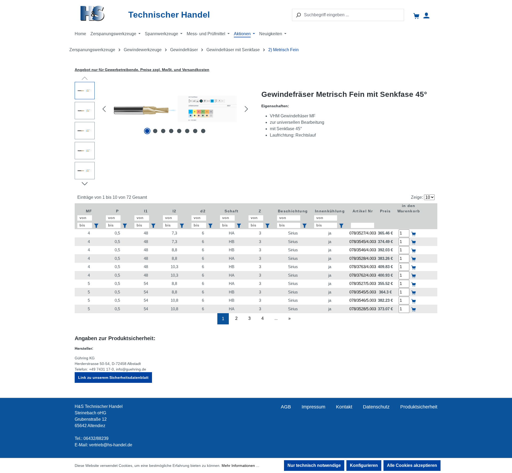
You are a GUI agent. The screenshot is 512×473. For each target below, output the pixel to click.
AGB (286, 407)
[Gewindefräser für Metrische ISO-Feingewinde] (175, 109)
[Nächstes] (246, 108)
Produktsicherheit (418, 407)
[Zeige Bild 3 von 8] (163, 131)
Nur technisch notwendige (314, 465)
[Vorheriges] (104, 108)
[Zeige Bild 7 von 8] (195, 131)
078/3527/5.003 (362, 283)
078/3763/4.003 (362, 266)
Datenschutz (376, 407)
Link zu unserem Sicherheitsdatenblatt (113, 377)
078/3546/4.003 (362, 250)
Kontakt (344, 407)
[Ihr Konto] (426, 15)
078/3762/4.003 (362, 275)
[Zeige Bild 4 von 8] (171, 131)
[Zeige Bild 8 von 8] (203, 131)
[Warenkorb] (416, 16)
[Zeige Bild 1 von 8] (147, 131)
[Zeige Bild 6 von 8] (187, 131)
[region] (162, 132)
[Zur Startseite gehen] (103, 13)
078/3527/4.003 (362, 233)
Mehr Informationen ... (240, 465)
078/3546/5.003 (362, 300)
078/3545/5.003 (362, 292)
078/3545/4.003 (362, 241)
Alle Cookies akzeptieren (412, 465)
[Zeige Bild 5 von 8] (179, 131)
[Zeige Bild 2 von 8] (155, 131)
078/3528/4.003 (362, 258)
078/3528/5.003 (362, 309)
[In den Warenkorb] (413, 230)
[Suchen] (298, 15)
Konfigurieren (364, 465)
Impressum (313, 407)
